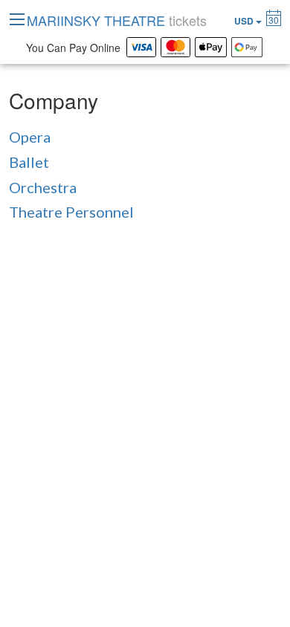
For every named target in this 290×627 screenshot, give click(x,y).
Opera (30, 137)
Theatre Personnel (71, 212)
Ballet (29, 162)
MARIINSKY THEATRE (117, 20)
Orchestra (43, 187)
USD (245, 20)
